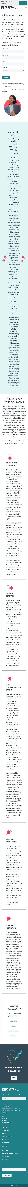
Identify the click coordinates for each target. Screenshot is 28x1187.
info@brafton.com (8, 1107)
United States (13, 1021)
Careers (5, 1127)
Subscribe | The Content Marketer (7, 2)
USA (3, 1117)
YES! (14, 1078)
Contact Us (22, 3)
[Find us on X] (8, 1094)
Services (5, 1160)
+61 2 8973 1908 (7, 1105)
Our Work (5, 1131)
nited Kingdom (13, 1031)
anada (13, 1026)
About (4, 1134)
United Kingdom (6, 1122)
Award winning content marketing (11, 1155)
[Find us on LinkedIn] (19, 1094)
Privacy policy (5, 1112)
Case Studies (7, 1137)
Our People (6, 1143)
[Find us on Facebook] (13, 1094)
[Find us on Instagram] (3, 1094)
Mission (5, 1150)
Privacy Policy (7, 86)
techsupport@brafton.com (14, 1109)
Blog (4, 1140)
